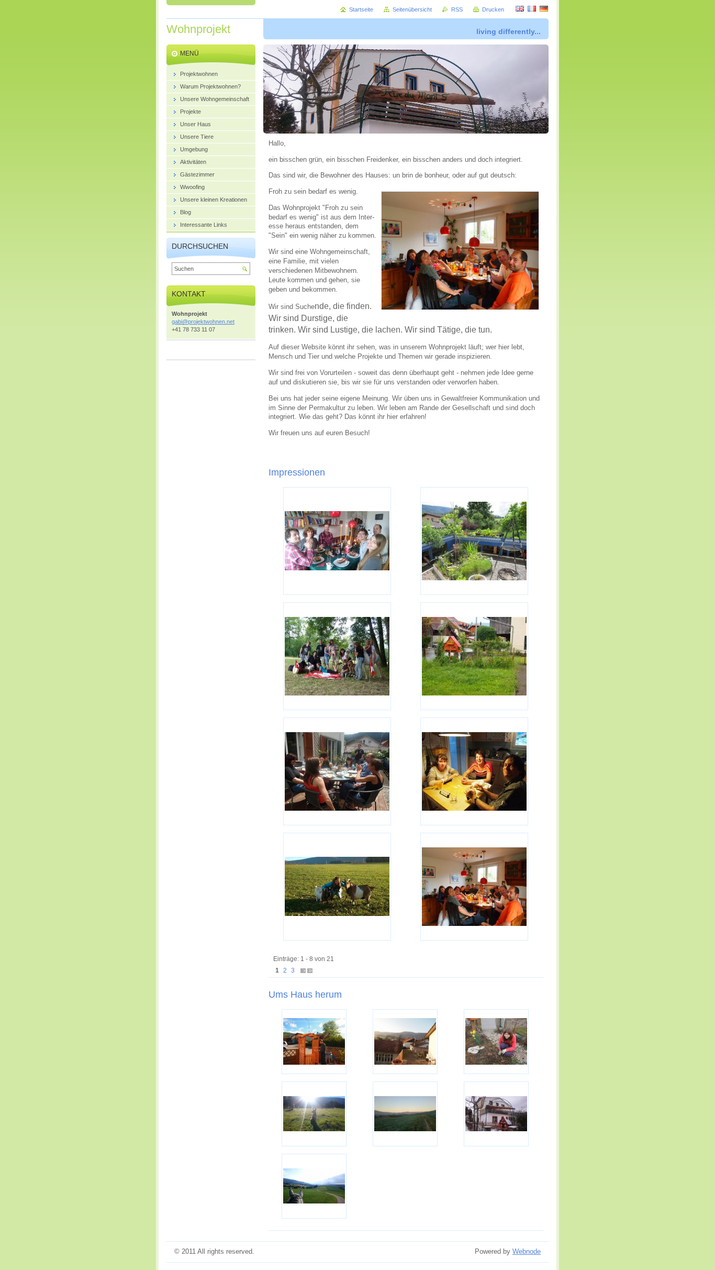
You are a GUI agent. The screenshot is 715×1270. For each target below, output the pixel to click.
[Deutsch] (544, 8)
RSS (457, 9)
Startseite (361, 9)
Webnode (526, 1251)
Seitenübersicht (412, 9)
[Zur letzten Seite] (309, 970)
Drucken (493, 9)
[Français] (532, 8)
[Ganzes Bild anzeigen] (337, 541)
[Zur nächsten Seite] (303, 970)
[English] (520, 8)
